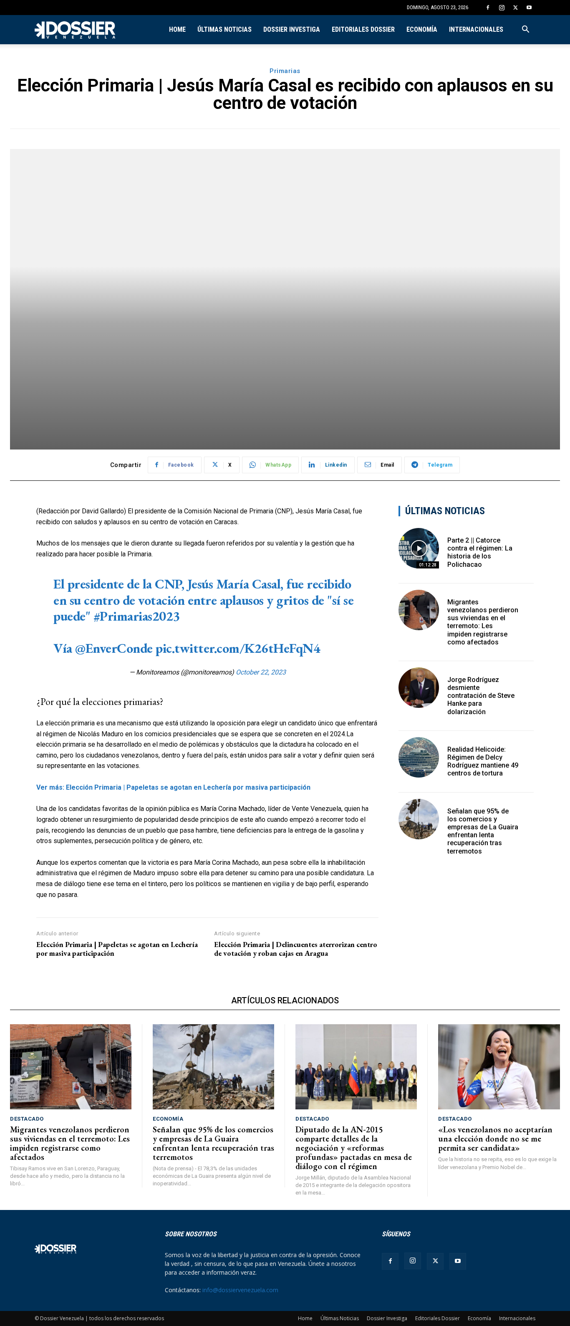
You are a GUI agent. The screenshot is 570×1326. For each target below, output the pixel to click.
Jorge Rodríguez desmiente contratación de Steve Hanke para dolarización (481, 696)
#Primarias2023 (136, 616)
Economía (421, 29)
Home (177, 29)
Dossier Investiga (291, 29)
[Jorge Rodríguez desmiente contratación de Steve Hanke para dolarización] (418, 687)
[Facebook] (488, 7)
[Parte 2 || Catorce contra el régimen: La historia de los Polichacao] (418, 548)
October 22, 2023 (261, 672)
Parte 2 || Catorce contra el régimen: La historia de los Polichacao (479, 552)
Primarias (285, 71)
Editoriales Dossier (363, 29)
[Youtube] (529, 7)
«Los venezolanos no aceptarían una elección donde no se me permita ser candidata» (495, 1138)
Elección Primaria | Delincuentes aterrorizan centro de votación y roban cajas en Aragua (295, 949)
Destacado (27, 1118)
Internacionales (476, 29)
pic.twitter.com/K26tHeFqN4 (238, 648)
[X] (515, 7)
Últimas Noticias (224, 29)
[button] (525, 30)
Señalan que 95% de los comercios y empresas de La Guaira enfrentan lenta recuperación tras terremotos (482, 831)
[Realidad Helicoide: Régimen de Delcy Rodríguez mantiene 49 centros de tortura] (418, 757)
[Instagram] (501, 7)
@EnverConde (114, 648)
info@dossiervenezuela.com (240, 1290)
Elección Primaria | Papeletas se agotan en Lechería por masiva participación (117, 949)
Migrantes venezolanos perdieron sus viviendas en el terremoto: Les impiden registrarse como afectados (482, 622)
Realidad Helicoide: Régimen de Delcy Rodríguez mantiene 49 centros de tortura (482, 761)
